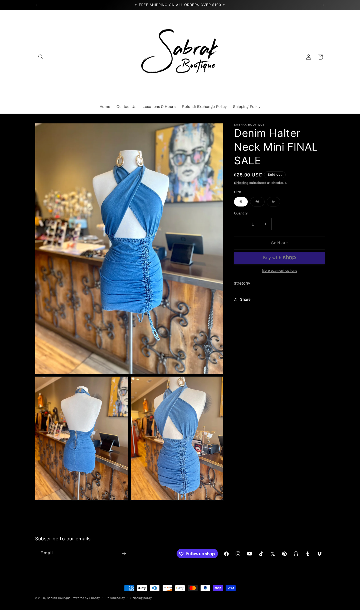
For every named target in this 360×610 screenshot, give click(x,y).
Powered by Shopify (86, 597)
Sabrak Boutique (59, 597)
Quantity (241, 213)
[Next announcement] (323, 5)
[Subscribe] (124, 553)
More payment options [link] (279, 270)
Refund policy (115, 597)
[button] (41, 57)
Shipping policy (141, 597)
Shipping (241, 183)
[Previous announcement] (37, 5)
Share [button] (245, 299)
